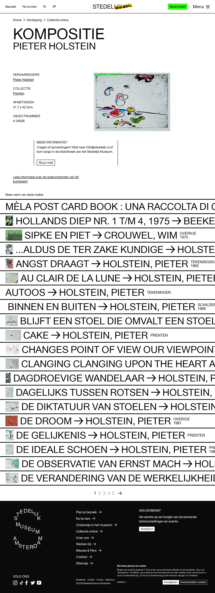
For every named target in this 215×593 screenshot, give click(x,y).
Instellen (121, 582)
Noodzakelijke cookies (193, 582)
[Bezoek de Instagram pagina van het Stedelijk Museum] (15, 583)
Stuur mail (46, 162)
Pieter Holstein (23, 79)
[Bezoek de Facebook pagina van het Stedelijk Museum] (26, 583)
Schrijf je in (147, 528)
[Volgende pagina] (120, 493)
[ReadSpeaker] (54, 6)
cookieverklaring (130, 575)
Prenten (18, 93)
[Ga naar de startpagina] (28, 548)
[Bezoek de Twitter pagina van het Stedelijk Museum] (33, 583)
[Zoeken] (45, 6)
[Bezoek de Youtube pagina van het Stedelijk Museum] (39, 583)
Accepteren (170, 582)
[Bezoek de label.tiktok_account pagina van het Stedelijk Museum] (21, 583)
